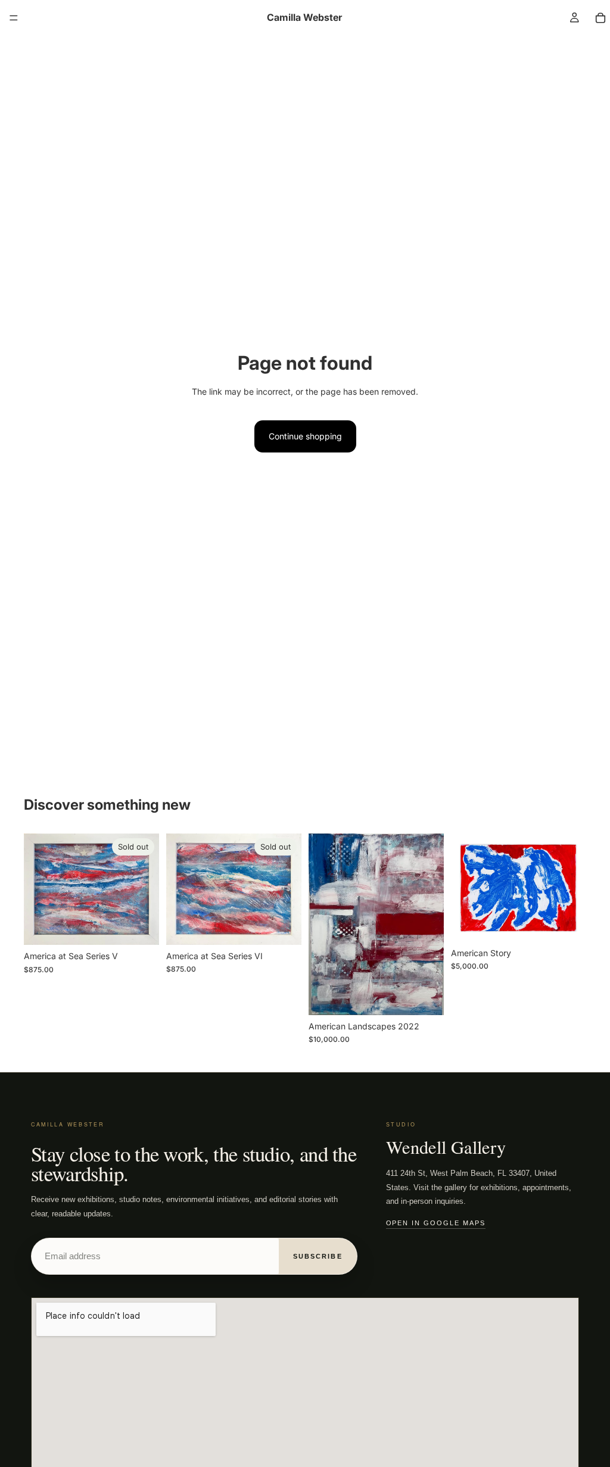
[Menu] (13, 18)
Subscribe (317, 1256)
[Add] (425, 996)
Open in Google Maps (435, 1222)
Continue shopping (305, 436)
